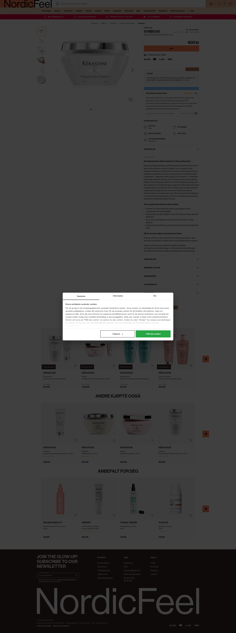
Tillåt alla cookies (153, 334)
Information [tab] (118, 296)
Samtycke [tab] (81, 296)
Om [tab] (154, 296)
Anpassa (116, 334)
